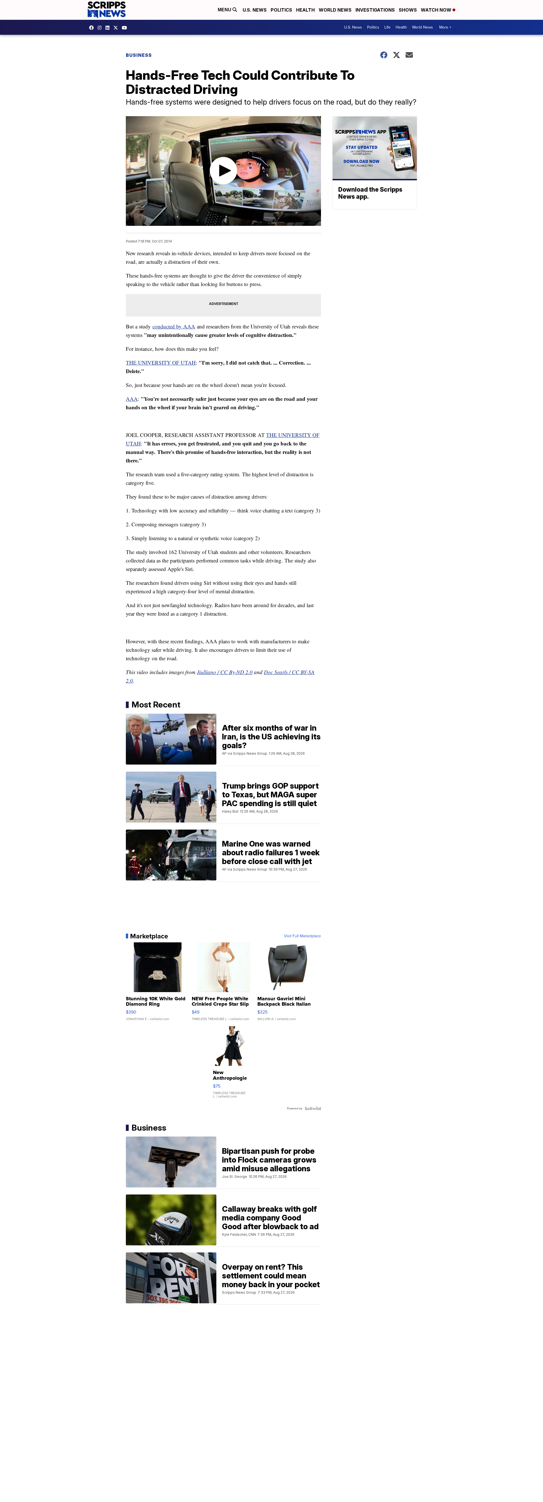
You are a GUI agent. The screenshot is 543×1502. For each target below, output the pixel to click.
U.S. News (255, 10)
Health (305, 10)
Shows (408, 10)
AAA (132, 398)
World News (335, 10)
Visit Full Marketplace (302, 936)
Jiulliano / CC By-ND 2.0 (225, 672)
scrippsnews (92, 27)
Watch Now (437, 10)
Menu (225, 9)
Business (139, 55)
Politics (281, 10)
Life (387, 27)
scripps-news (108, 27)
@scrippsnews (126, 27)
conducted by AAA (173, 326)
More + (445, 27)
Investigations (375, 10)
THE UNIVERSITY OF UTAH (161, 362)
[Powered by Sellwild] (313, 1109)
